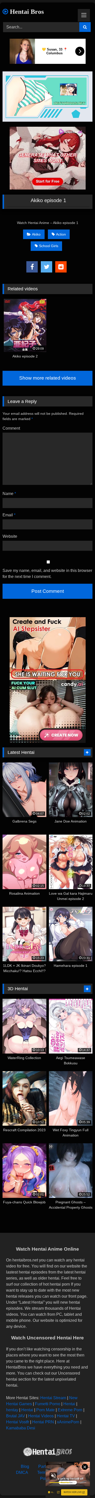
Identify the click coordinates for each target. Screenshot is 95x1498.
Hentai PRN (43, 1422)
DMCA (22, 1472)
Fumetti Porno (47, 1404)
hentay (12, 1410)
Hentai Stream (53, 1398)
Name (9, 493)
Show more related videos (47, 378)
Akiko (36, 234)
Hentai (69, 1404)
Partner (44, 1466)
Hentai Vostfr (17, 1422)
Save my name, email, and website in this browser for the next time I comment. (47, 573)
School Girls (48, 246)
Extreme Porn (70, 1410)
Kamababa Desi (20, 1428)
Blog (25, 1466)
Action (61, 234)
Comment (11, 428)
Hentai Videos (41, 1416)
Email (9, 515)
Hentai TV (66, 1416)
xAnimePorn (68, 1422)
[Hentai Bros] (47, 1453)
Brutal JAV (15, 1416)
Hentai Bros (26, 11)
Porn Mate (45, 1410)
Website (10, 536)
